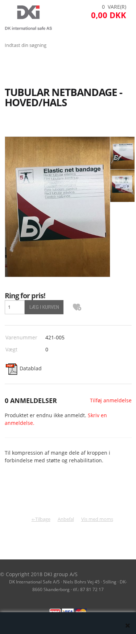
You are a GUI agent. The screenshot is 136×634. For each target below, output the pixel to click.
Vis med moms (97, 519)
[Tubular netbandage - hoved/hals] (122, 153)
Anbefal (66, 519)
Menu (12, 63)
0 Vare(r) (114, 6)
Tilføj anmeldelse (111, 400)
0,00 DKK (108, 14)
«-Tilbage (41, 519)
